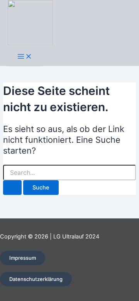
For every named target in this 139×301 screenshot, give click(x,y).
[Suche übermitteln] (12, 187)
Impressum (22, 258)
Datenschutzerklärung (36, 279)
